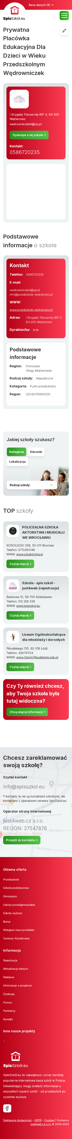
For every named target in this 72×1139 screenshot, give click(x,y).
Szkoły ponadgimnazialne (19, 905)
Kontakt (8, 1019)
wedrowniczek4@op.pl (26, 124)
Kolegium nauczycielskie (18, 930)
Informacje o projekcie (17, 985)
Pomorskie (33, 366)
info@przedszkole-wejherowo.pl (31, 294)
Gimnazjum (10, 896)
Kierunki (36, 452)
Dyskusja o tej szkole (28, 135)
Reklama (8, 977)
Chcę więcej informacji (26, 712)
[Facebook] (7, 1108)
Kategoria (16, 452)
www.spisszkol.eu (28, 606)
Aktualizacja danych (15, 968)
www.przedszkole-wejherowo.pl (31, 310)
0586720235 (25, 152)
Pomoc (7, 1002)
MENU (64, 15)
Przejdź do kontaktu (20, 840)
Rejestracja (10, 960)
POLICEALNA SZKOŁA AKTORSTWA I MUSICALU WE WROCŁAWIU (43, 532)
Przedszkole (11, 879)
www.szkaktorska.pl (29, 554)
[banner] (14, 11)
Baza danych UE (39, 4)
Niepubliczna (44, 378)
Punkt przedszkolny (43, 386)
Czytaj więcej (19, 564)
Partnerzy (9, 1011)
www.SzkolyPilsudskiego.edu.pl (37, 657)
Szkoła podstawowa (16, 888)
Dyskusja (9, 994)
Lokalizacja (17, 461)
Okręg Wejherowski (39, 370)
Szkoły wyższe (12, 913)
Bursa (6, 921)
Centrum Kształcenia (16, 938)
